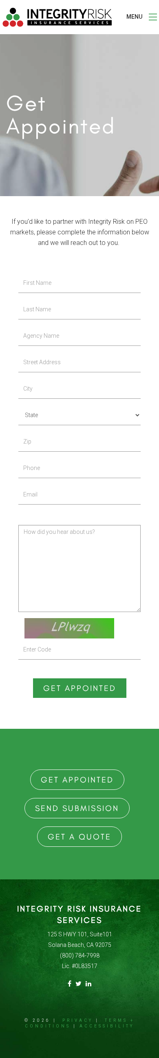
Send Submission (77, 808)
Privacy (77, 1020)
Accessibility (107, 1026)
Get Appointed (79, 688)
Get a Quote (79, 837)
